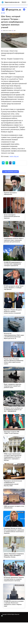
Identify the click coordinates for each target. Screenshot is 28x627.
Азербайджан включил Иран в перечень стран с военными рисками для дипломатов (13, 240)
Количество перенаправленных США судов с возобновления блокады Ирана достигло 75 (14, 336)
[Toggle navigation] (3, 9)
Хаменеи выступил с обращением (10, 193)
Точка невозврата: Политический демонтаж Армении (12, 216)
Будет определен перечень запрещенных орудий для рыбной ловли (12, 385)
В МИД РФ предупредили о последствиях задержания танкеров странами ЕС (12, 263)
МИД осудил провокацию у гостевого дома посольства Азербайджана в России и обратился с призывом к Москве (12, 457)
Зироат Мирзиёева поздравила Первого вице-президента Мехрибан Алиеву (14, 555)
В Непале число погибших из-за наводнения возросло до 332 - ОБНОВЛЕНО (13, 409)
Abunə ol (24, 2)
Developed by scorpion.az (18, 616)
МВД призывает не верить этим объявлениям (14, 507)
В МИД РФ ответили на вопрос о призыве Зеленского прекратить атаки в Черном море (14, 603)
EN (4, 13)
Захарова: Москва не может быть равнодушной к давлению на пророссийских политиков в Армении (14, 530)
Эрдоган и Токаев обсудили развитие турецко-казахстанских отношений (13, 311)
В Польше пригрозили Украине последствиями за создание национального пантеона (14, 579)
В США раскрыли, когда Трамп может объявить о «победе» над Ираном (13, 287)
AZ (2, 13)
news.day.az (14, 156)
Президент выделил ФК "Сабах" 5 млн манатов (11, 432)
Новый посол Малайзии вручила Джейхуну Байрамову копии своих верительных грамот (13, 361)
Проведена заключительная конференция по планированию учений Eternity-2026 (13, 483)
